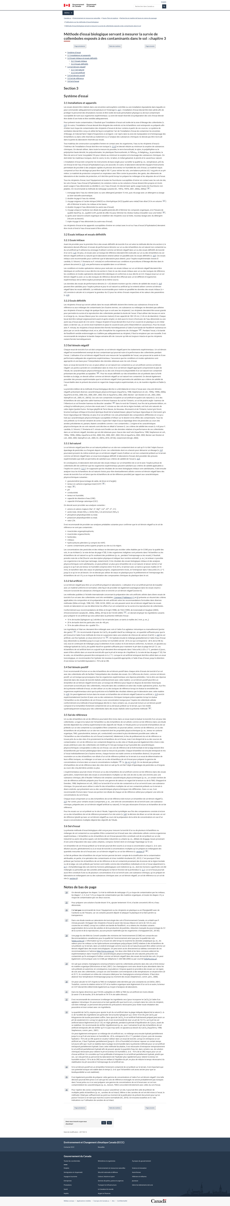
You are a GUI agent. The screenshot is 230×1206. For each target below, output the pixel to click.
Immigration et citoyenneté (73, 1172)
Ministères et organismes (106, 1161)
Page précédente (80, 46)
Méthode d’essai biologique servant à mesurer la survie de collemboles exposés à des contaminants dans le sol (103, 26)
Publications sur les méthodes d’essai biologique (82, 22)
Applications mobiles (84, 1201)
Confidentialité (122, 1201)
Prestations (68, 1185)
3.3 (74, 253)
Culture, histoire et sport (106, 1177)
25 (164, 201)
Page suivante (150, 46)
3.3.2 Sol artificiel (78, 72)
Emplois (66, 1168)
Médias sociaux (69, 1201)
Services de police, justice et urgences (111, 1181)
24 (149, 188)
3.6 (126, 762)
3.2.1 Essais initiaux (79, 61)
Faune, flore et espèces (110, 18)
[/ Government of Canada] (80, 5)
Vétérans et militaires (139, 1177)
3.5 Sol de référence (75, 78)
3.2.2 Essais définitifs (79, 64)
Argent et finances (104, 1193)
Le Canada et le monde (105, 1189)
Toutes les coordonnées (72, 1161)
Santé (66, 1189)
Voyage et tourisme (70, 1177)
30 (104, 483)
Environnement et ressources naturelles (86, 18)
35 (121, 762)
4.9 (154, 255)
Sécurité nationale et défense (108, 1172)
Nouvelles (101, 1147)
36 (147, 851)
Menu (69, 13)
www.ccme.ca (78, 941)
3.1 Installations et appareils (79, 55)
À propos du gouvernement (141, 1161)
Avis (113, 1201)
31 (125, 612)
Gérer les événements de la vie (142, 1185)
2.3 (65, 125)
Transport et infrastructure (107, 1185)
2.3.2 (114, 146)
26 (164, 212)
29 (114, 403)
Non (109, 1123)
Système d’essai (74, 52)
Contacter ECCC (69, 1147)
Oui (104, 1123)
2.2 (161, 450)
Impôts (66, 1193)
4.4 (160, 283)
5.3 (134, 762)
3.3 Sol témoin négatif (76, 67)
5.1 (143, 870)
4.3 (119, 110)
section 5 (140, 851)
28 (98, 373)
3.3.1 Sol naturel (77, 69)
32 (75, 631)
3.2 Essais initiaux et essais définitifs (82, 58)
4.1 (129, 762)
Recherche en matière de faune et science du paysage (138, 18)
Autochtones (136, 1172)
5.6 (125, 814)
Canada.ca (67, 18)
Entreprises (68, 1181)
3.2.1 (83, 468)
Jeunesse (135, 1181)
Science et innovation (139, 1168)
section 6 (73, 878)
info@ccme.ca (150, 959)
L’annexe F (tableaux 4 (123, 597)
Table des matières (114, 46)
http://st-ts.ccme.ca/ (105, 951)
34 (150, 708)
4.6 (158, 635)
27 (140, 330)
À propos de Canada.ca (101, 1201)
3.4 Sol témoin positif (76, 75)
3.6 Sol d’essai (73, 81)
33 (107, 637)
